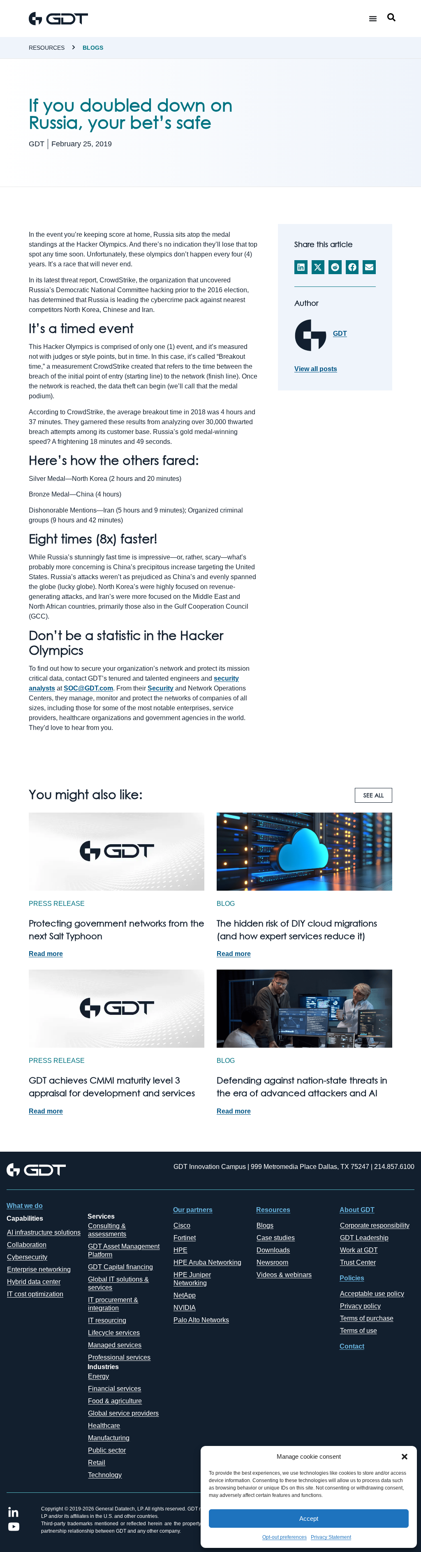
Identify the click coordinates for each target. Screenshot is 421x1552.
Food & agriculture (115, 1400)
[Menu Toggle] (373, 18)
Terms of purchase (366, 1318)
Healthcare (104, 1425)
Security (160, 688)
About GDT (357, 1209)
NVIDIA (184, 1307)
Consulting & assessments (107, 1230)
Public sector (107, 1450)
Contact (352, 1346)
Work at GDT (359, 1250)
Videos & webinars (284, 1274)
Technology (105, 1474)
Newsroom (272, 1262)
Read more (46, 953)
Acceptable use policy (372, 1293)
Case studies (276, 1237)
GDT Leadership (364, 1237)
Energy (98, 1376)
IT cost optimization (35, 1294)
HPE (180, 1250)
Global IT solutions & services (118, 1283)
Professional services (119, 1357)
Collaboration (26, 1244)
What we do (25, 1205)
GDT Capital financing (120, 1266)
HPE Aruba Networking (207, 1262)
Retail (96, 1462)
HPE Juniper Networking (192, 1278)
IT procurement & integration (113, 1304)
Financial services (114, 1388)
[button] (404, 1457)
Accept (308, 1518)
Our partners (193, 1209)
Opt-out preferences (284, 1537)
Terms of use (358, 1330)
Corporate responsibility (374, 1225)
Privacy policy (360, 1306)
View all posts (315, 369)
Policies (352, 1278)
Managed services (114, 1345)
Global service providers (123, 1413)
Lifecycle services (114, 1332)
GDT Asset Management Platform (124, 1250)
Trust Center (358, 1262)
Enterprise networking (39, 1269)
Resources (47, 47)
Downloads (273, 1250)
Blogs (93, 47)
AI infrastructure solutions (44, 1232)
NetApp (184, 1295)
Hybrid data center (33, 1281)
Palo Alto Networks (201, 1319)
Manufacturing (109, 1437)
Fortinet (184, 1237)
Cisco (181, 1225)
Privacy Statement (331, 1537)
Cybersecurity (27, 1257)
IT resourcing (107, 1320)
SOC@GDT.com (88, 688)
